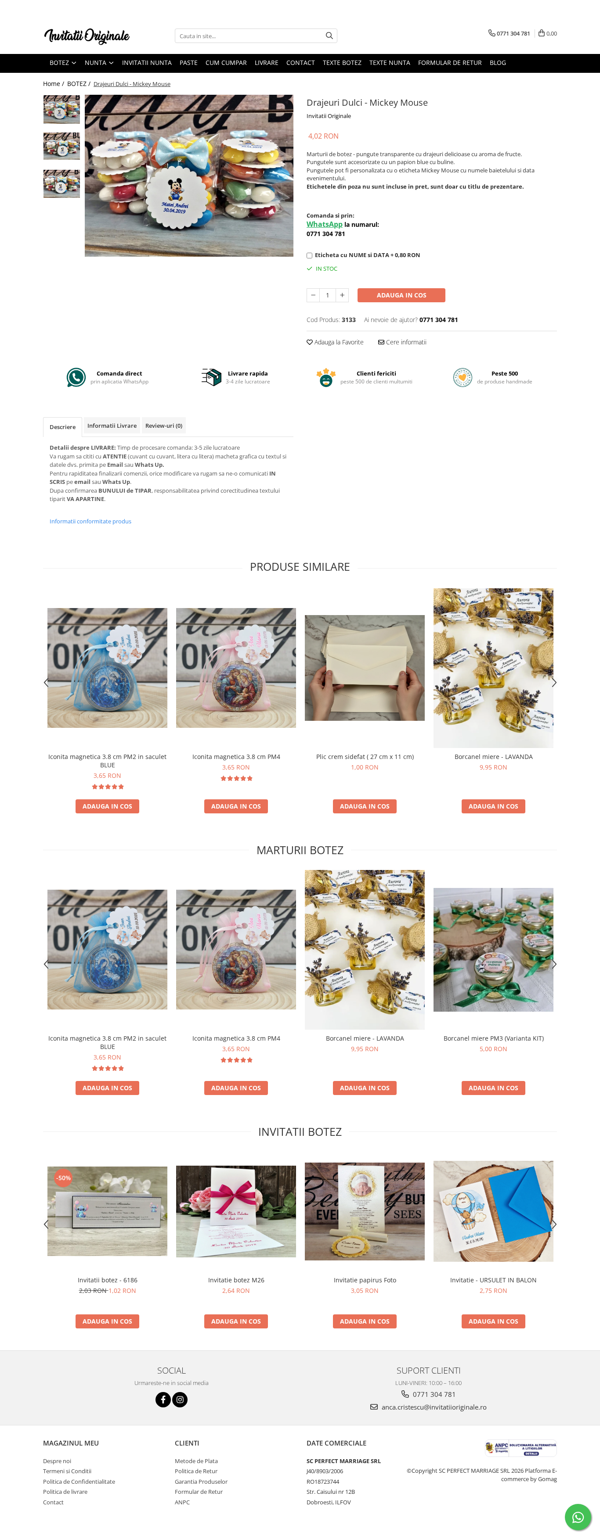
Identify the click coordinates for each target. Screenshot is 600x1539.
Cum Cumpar (226, 62)
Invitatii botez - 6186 (107, 1280)
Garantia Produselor (201, 1481)
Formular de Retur (450, 62)
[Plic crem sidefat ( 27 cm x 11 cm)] (365, 668)
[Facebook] (163, 1399)
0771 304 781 (433, 1394)
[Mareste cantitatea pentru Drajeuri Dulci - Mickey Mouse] (342, 295)
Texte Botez (342, 62)
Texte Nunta (389, 62)
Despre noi (57, 1461)
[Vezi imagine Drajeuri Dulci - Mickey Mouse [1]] (61, 146)
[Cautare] (329, 36)
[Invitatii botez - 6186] (107, 1211)
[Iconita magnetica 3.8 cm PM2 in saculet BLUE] (107, 668)
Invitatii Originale (329, 116)
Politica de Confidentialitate (79, 1481)
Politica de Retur (196, 1471)
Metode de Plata (196, 1461)
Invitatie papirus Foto (365, 1280)
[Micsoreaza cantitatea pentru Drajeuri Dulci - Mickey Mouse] (313, 295)
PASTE (189, 62)
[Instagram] (180, 1399)
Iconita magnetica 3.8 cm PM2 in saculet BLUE (107, 760)
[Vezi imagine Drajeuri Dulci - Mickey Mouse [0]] (61, 109)
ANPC (182, 1502)
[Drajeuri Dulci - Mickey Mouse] (189, 176)
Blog (498, 62)
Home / (54, 83)
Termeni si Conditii (67, 1471)
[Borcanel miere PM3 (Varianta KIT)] (493, 950)
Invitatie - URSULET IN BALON (493, 1280)
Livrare (266, 62)
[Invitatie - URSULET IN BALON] (493, 1211)
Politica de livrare (65, 1492)
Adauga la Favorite (338, 342)
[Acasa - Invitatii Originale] (87, 35)
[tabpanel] (189, 176)
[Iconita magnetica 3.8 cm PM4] (236, 668)
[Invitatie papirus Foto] (365, 1211)
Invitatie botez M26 (236, 1280)
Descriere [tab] (63, 427)
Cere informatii (405, 342)
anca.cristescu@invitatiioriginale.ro (433, 1407)
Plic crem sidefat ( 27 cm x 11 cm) (365, 756)
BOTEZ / (79, 83)
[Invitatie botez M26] (236, 1211)
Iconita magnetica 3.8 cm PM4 (236, 756)
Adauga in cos (402, 295)
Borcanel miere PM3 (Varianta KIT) (494, 1038)
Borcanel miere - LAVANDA (494, 756)
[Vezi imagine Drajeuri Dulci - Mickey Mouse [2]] (61, 183)
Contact (300, 62)
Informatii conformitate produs (90, 521)
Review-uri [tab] (163, 425)
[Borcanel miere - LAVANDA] (493, 668)
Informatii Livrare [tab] (112, 425)
